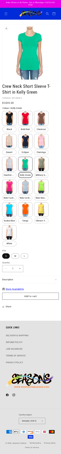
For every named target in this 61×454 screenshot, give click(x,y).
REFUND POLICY (14, 342)
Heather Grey (10, 175)
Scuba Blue (9, 220)
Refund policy (35, 443)
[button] (6, 13)
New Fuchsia (10, 198)
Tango (25, 220)
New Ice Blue (26, 198)
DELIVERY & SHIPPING (17, 335)
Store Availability (15, 289)
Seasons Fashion (19, 443)
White (9, 243)
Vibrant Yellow (42, 220)
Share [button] (8, 306)
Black (9, 129)
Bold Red (25, 129)
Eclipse (25, 152)
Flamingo (41, 152)
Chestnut (41, 129)
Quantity (6, 263)
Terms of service (32, 447)
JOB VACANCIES (14, 349)
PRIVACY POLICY (14, 362)
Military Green (42, 175)
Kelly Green (25, 175)
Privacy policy (50, 443)
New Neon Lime (42, 198)
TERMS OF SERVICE (16, 355)
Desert (9, 152)
